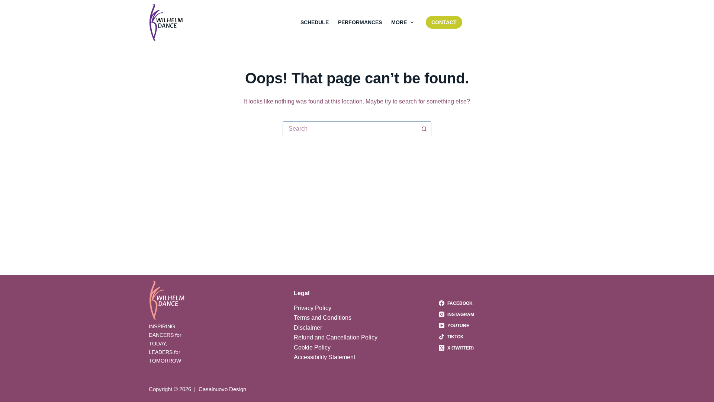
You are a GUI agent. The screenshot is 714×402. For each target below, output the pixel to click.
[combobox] (350, 128)
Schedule (314, 22)
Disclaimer (308, 328)
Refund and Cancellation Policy (335, 337)
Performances (360, 22)
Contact (444, 22)
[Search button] (424, 129)
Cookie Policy (312, 347)
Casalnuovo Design (222, 389)
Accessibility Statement (324, 357)
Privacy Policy (312, 308)
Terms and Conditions (322, 318)
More (399, 22)
